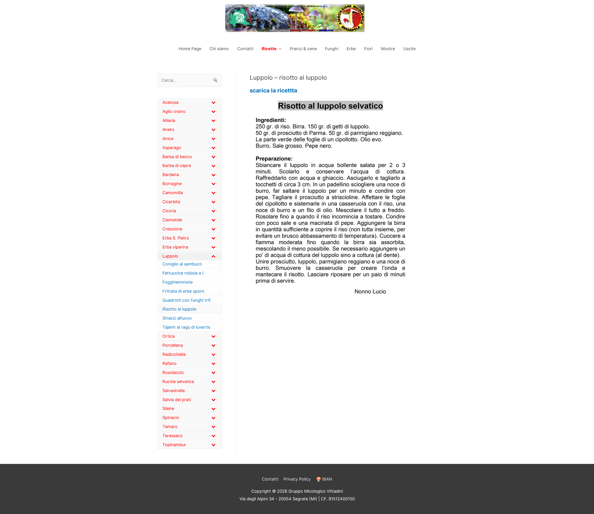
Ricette (269, 48)
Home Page (190, 48)
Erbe (351, 48)
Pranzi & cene (303, 48)
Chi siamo (219, 48)
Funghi (331, 48)
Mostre (388, 48)
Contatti (245, 48)
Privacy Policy (297, 479)
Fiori (368, 48)
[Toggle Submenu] (213, 102)
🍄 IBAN (324, 479)
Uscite (409, 48)
